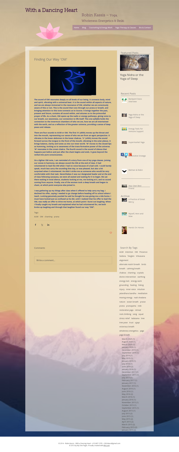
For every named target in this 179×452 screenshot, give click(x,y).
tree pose (123, 322)
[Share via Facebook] (35, 225)
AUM (36, 216)
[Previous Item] (124, 63)
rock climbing (125, 314)
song (135, 314)
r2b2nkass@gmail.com (112, 443)
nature (122, 302)
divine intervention (127, 277)
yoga (142, 331)
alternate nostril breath (129, 264)
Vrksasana (140, 256)
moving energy (125, 297)
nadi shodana (140, 297)
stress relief (124, 318)
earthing (141, 277)
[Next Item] (144, 63)
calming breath (133, 268)
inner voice (131, 289)
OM (41, 216)
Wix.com (107, 445)
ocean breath (133, 302)
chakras (122, 272)
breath (122, 268)
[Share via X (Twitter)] (42, 225)
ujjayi (137, 322)
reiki (140, 306)
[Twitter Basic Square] (126, 154)
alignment (123, 260)
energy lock (124, 281)
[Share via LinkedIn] (48, 225)
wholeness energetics (128, 331)
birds (144, 264)
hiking (141, 285)
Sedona (122, 256)
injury (121, 289)
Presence (143, 252)
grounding (124, 285)
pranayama (131, 306)
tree (143, 318)
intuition (141, 289)
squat (141, 314)
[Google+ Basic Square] (130, 154)
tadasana (135, 318)
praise (143, 302)
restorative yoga (126, 310)
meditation (142, 293)
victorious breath (126, 326)
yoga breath (124, 335)
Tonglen (131, 256)
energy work (136, 281)
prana (56, 216)
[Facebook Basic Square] (122, 154)
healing (133, 285)
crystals (140, 272)
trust (131, 322)
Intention (129, 252)
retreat (138, 310)
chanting (48, 216)
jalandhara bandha (127, 293)
